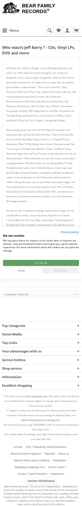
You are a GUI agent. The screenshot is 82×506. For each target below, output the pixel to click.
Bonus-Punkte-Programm (26, 453)
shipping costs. (40, 396)
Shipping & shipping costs (30, 467)
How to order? (56, 467)
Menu (14, 30)
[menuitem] (10, 30)
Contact (18, 447)
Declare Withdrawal (41, 481)
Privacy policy (70, 232)
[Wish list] (58, 30)
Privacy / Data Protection (32, 474)
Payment (49, 453)
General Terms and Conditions (32, 460)
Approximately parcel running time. (41, 420)
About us (63, 453)
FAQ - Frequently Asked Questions (46, 447)
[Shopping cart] (76, 30)
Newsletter (59, 460)
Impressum (57, 474)
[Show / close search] (49, 30)
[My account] (67, 30)
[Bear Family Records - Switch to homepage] (11, 8)
